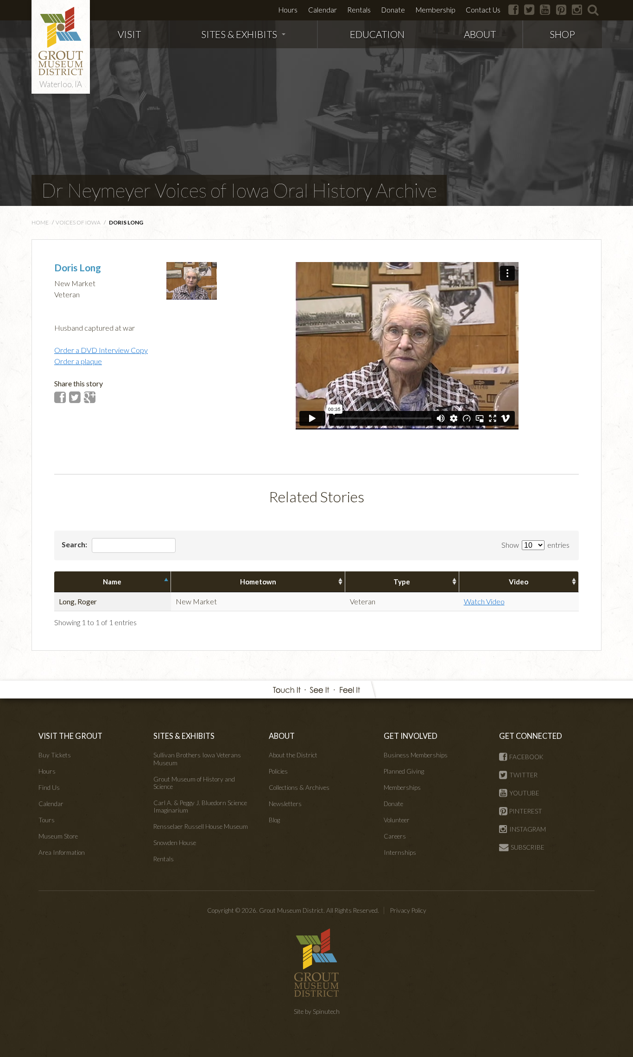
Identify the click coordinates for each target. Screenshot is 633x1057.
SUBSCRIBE (527, 847)
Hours (288, 10)
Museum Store (58, 836)
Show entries (535, 544)
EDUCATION (377, 34)
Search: (75, 544)
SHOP (562, 34)
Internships (400, 852)
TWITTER (523, 775)
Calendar (322, 10)
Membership (435, 10)
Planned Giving (404, 771)
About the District (293, 755)
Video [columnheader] (518, 581)
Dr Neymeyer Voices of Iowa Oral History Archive (239, 190)
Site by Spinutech (317, 1011)
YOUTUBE (524, 793)
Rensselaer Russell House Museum (200, 826)
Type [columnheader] (401, 581)
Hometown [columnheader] (258, 581)
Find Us (49, 787)
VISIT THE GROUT (70, 735)
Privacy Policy (408, 910)
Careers (395, 836)
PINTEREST (525, 811)
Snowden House (174, 842)
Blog (274, 820)
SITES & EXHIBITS (239, 34)
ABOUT (480, 34)
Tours (46, 820)
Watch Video (484, 601)
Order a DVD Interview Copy (101, 350)
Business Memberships (416, 755)
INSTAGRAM (527, 829)
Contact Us (483, 10)
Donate (393, 10)
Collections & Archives (299, 787)
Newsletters (285, 803)
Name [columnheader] (112, 581)
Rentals (359, 10)
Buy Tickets (54, 755)
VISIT (129, 34)
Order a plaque (78, 361)
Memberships (402, 787)
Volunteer (397, 820)
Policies (278, 771)
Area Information (61, 852)
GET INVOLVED (410, 735)
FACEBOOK (526, 757)
